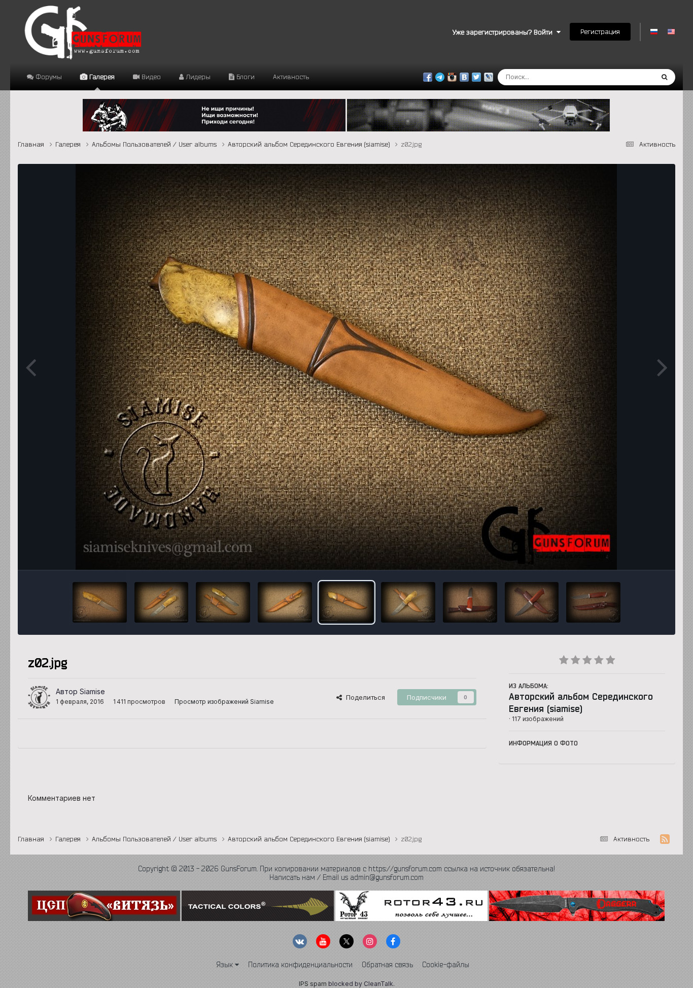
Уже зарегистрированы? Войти (505, 32)
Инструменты (630, 552)
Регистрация (600, 31)
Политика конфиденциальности (300, 965)
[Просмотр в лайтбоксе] (346, 367)
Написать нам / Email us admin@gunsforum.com (346, 877)
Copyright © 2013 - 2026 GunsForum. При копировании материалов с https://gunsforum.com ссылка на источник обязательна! (346, 869)
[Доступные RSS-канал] (664, 839)
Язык (225, 965)
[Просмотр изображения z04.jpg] (223, 602)
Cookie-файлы (445, 965)
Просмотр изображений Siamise (224, 701)
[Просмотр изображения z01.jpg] (408, 602)
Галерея (101, 76)
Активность (291, 76)
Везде (629, 77)
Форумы (47, 76)
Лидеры (197, 76)
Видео (150, 76)
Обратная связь (387, 965)
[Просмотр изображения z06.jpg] (100, 602)
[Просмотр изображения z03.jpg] (285, 602)
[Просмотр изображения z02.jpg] (347, 602)
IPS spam (313, 983)
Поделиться (363, 697)
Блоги (244, 76)
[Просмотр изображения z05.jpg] (161, 602)
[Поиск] (664, 77)
